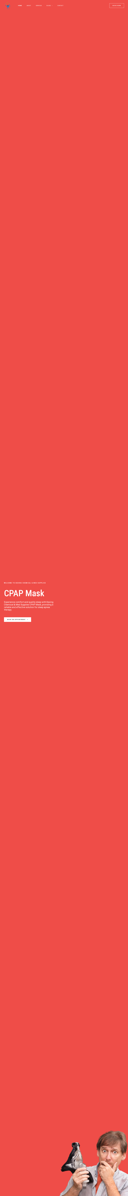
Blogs (48, 5)
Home (20, 5)
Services (39, 5)
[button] (51, 5)
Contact (60, 5)
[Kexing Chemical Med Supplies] (8, 5)
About (29, 5)
